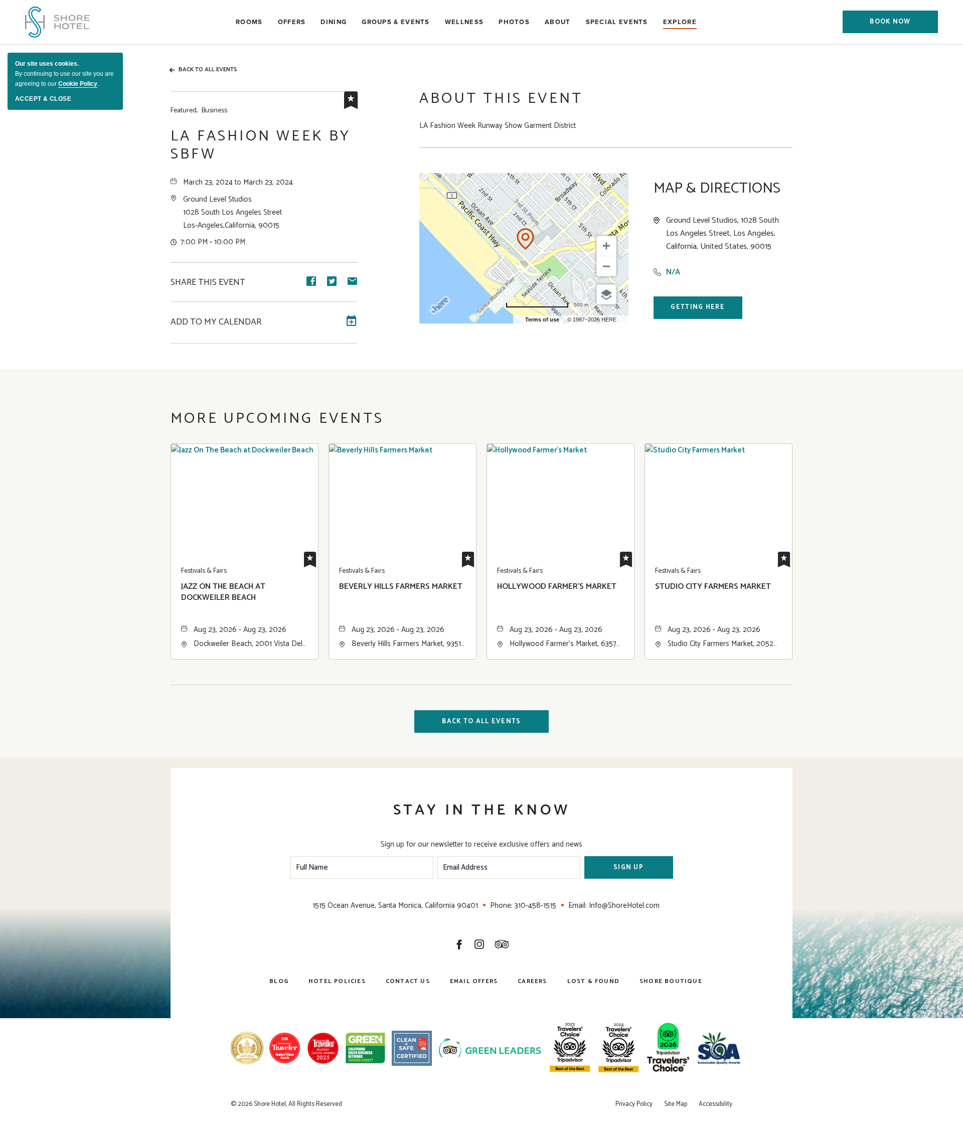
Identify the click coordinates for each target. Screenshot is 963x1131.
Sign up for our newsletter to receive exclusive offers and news (481, 844)
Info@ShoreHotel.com (624, 905)
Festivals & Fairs (204, 571)
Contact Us (408, 981)
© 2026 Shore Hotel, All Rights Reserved (286, 1104)
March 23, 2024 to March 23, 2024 (238, 182)
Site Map (675, 1104)
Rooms (249, 22)
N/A (673, 272)
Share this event (208, 282)
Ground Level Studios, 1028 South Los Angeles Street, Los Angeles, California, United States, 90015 (722, 233)
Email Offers (474, 981)
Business (199, 110)
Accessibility (715, 1104)
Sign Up (628, 867)
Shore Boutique (670, 981)
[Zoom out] (606, 266)
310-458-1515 (535, 905)
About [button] (558, 22)
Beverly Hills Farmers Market (400, 587)
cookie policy (77, 83)
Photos (514, 22)
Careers (532, 981)
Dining (333, 22)
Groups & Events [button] (396, 22)
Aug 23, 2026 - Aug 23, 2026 (240, 629)
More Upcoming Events (277, 418)
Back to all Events (208, 69)
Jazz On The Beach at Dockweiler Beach (223, 592)
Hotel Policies (337, 981)
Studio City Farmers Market (713, 587)
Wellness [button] (464, 22)
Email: (577, 905)
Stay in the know (481, 810)
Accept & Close (43, 98)
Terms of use (542, 319)
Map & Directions (717, 188)
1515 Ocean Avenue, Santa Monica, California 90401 (395, 905)
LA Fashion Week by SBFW (261, 145)
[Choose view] (606, 294)
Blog (278, 981)
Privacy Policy (634, 1104)
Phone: (501, 905)
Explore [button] (680, 22)
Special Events (617, 22)
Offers (292, 22)
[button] (890, 22)
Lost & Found (593, 981)
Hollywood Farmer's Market (556, 587)
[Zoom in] (606, 246)
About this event (501, 98)
